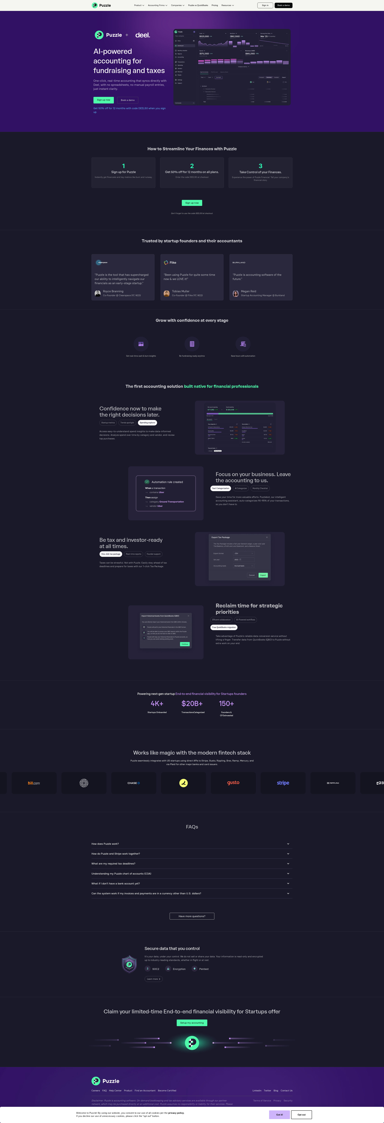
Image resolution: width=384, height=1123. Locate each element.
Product (128, 1090)
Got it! (279, 1114)
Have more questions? (192, 916)
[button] (139, 5)
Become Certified (167, 1090)
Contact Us (286, 1090)
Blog (276, 1090)
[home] (101, 5)
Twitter (267, 1090)
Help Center (115, 1090)
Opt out (302, 1114)
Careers (96, 1090)
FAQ (104, 1090)
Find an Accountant (145, 1090)
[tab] (108, 423)
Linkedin (257, 1090)
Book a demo (128, 100)
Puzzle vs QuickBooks (198, 5)
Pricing (215, 5)
